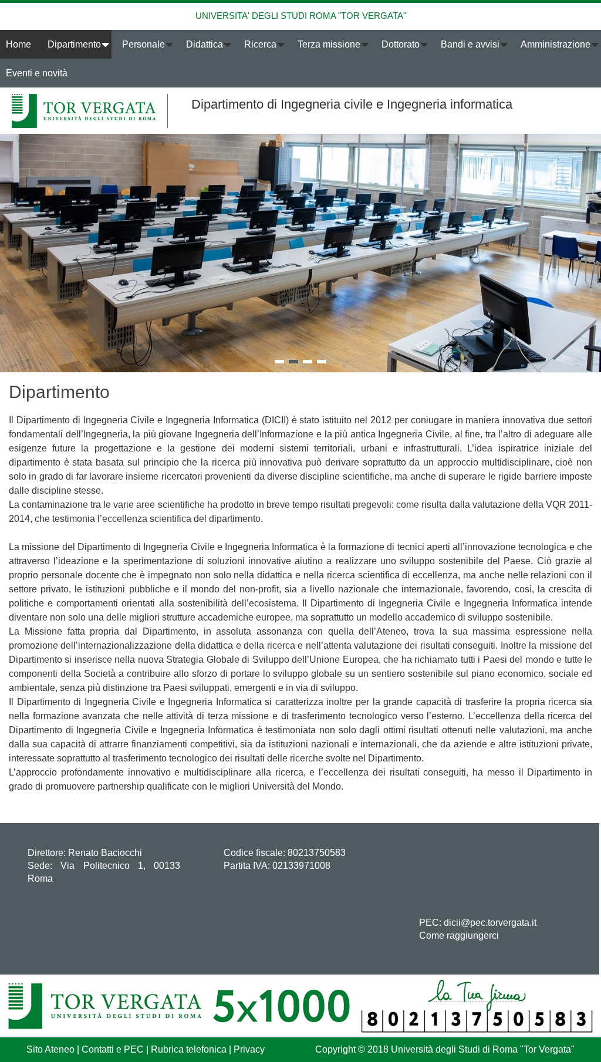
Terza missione (329, 44)
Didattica (204, 44)
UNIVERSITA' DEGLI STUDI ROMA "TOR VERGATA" (300, 16)
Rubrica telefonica (189, 1049)
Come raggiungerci (459, 935)
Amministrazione (555, 44)
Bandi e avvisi (470, 44)
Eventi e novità (36, 73)
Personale (143, 44)
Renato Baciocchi (105, 853)
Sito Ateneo (50, 1049)
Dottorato (400, 44)
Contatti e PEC (113, 1049)
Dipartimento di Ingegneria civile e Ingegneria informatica (351, 104)
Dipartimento (74, 44)
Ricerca (260, 44)
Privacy (249, 1049)
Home (18, 44)
